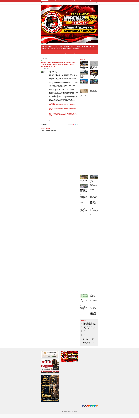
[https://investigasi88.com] (69, 23)
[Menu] (42, 3)
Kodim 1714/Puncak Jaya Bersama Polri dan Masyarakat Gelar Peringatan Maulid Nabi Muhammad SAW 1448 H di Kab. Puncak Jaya (63, 106)
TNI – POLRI (60, 46)
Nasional (78, 46)
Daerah (72, 46)
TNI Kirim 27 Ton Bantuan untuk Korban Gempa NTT (88, 343)
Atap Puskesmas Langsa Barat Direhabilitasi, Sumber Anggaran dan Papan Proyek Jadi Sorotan (84, 86)
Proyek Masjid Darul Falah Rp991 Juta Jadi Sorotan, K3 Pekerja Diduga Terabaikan (89, 335)
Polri (90, 46)
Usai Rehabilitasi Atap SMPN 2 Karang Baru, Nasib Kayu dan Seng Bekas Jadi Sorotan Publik (84, 76)
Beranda (55, 46)
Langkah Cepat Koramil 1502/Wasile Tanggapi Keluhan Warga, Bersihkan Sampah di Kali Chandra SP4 (89, 339)
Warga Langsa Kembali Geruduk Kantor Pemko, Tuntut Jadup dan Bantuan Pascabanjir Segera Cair (84, 190)
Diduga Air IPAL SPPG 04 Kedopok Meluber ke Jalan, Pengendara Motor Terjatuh (93, 76)
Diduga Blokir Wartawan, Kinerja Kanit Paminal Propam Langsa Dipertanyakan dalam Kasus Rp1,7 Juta (94, 216)
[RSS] (97, 406)
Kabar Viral (94, 46)
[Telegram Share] (75, 124)
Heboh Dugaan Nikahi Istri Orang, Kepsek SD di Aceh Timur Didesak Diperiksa (84, 291)
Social (57, 48)
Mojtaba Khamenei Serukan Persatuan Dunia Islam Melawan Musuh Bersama (59, 0)
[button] (97, 3)
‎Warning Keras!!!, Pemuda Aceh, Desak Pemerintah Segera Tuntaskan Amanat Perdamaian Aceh (93, 202)
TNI (75, 46)
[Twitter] (85, 406)
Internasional (53, 48)
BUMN (60, 48)
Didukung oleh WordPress (66, 411)
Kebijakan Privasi (76, 48)
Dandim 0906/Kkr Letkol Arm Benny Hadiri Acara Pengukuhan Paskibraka (89, 324)
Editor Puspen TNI (46, 68)
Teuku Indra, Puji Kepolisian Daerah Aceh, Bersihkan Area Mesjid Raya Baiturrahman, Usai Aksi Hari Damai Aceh (89, 332)
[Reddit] (89, 406)
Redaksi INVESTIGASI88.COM (47, 46)
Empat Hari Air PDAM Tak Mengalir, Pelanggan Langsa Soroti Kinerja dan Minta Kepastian (89, 328)
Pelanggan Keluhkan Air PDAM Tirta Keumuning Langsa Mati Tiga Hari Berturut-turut (94, 191)
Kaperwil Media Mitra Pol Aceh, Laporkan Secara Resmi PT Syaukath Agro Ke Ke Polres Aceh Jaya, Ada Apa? (93, 303)
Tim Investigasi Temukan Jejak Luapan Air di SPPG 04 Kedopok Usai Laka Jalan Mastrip (84, 67)
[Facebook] (83, 406)
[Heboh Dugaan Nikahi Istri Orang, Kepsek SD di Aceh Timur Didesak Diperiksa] (84, 248)
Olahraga (64, 48)
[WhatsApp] (93, 406)
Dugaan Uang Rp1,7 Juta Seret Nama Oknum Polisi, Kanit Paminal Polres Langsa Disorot (93, 86)
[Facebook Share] (69, 124)
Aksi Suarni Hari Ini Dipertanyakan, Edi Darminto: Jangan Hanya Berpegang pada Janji (93, 313)
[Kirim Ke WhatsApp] (77, 124)
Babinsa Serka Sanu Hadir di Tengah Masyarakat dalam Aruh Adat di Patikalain (62, 104)
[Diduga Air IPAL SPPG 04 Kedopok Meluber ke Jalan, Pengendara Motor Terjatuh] (94, 72)
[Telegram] (95, 406)
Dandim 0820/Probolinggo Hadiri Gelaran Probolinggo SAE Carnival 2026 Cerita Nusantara (62, 109)
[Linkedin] (91, 406)
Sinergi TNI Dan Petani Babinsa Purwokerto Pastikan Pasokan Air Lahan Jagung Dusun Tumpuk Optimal (63, 111)
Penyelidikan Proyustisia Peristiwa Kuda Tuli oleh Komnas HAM (89, 0)
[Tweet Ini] (71, 124)
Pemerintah (83, 46)
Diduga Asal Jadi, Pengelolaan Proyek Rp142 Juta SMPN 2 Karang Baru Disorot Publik (83, 95)
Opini (87, 46)
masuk (47, 130)
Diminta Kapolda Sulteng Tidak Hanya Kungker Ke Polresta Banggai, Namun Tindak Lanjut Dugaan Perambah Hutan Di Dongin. (84, 205)
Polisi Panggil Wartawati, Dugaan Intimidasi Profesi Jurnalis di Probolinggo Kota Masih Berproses (84, 314)
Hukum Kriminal (66, 46)
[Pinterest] (87, 406)
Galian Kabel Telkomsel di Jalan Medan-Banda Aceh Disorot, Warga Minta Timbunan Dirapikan (93, 172)
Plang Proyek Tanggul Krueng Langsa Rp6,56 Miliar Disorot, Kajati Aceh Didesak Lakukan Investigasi (84, 181)
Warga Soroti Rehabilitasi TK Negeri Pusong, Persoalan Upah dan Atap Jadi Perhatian (84, 300)
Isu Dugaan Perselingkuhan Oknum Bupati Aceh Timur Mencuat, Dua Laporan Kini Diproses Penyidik (93, 181)
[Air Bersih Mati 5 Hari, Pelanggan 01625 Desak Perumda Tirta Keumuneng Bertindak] (94, 63)
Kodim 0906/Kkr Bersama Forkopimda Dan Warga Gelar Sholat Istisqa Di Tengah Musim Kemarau (62, 117)
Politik (48, 48)
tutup (39, 4)
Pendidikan (44, 48)
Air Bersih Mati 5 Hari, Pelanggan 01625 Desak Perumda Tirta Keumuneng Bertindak (93, 67)
